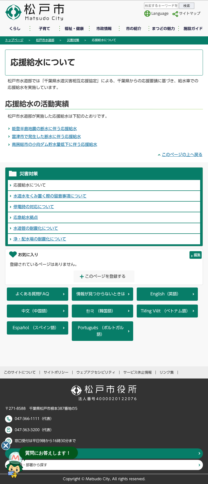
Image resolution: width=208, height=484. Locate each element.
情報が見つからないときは (100, 294)
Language (160, 13)
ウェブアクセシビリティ (95, 372)
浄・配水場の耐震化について (39, 239)
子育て (44, 29)
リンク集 (167, 372)
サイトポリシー (56, 372)
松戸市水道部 (45, 39)
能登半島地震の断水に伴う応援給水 (44, 129)
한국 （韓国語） (101, 311)
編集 (197, 254)
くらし (15, 29)
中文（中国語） (36, 311)
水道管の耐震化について (35, 228)
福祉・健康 (74, 29)
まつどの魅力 (163, 29)
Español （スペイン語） (36, 328)
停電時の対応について (33, 207)
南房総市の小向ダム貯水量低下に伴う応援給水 (54, 144)
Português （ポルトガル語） (101, 331)
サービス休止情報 (137, 372)
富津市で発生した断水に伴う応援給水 (46, 136)
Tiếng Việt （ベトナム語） (165, 311)
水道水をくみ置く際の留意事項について (49, 196)
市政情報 (104, 29)
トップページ (14, 39)
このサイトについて (20, 372)
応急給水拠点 (25, 217)
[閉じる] (5, 445)
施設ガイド (193, 29)
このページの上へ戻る (182, 155)
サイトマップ (189, 13)
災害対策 (73, 39)
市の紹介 (133, 29)
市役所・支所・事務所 (33, 453)
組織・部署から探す (31, 465)
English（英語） (165, 294)
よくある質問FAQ (32, 294)
